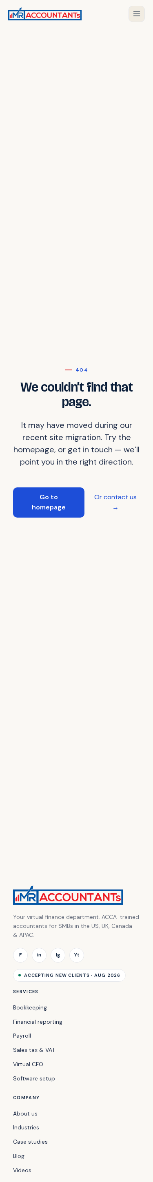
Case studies (30, 1141)
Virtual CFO (28, 1064)
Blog (18, 1156)
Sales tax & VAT (34, 1050)
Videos (22, 1170)
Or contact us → (115, 502)
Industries (26, 1127)
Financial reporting (37, 1021)
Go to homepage (49, 502)
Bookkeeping (30, 1007)
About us (25, 1113)
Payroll (22, 1035)
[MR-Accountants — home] (45, 13)
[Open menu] (137, 14)
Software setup (34, 1078)
